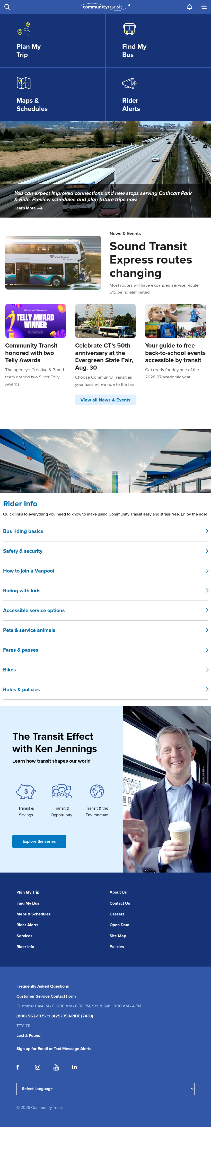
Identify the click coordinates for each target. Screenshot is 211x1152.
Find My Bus (27, 903)
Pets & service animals (29, 630)
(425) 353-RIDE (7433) (72, 1016)
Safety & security (22, 551)
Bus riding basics (23, 531)
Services (24, 936)
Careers (117, 914)
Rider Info (25, 946)
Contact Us (120, 903)
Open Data (119, 925)
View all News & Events (105, 400)
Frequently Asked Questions (42, 986)
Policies (117, 946)
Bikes (9, 670)
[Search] (7, 7)
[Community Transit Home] (105, 7)
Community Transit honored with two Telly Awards (31, 353)
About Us (118, 892)
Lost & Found (28, 1035)
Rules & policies (21, 690)
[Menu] (204, 7)
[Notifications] (189, 7)
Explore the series (39, 841)
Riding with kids (22, 591)
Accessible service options (34, 610)
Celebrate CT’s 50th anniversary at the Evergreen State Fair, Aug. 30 (104, 356)
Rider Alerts (27, 925)
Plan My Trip (27, 892)
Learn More (25, 208)
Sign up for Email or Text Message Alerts (53, 1048)
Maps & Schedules (33, 914)
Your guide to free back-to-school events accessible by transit (175, 353)
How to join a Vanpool (28, 571)
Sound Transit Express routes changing (151, 259)
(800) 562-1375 (31, 1016)
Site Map (118, 936)
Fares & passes (20, 650)
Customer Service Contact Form (46, 996)
